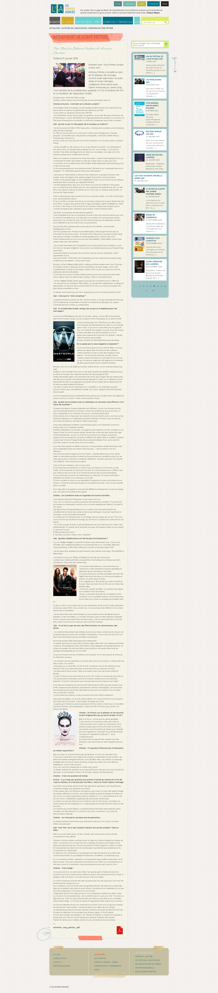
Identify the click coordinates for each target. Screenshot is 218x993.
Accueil (118, 3)
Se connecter (153, 3)
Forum (164, 3)
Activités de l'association (74, 28)
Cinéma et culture (144, 956)
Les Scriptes (68, 22)
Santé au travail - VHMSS (88, 22)
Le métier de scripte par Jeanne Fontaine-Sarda (155, 191)
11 (147, 286)
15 (161, 286)
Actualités (55, 22)
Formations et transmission (117, 22)
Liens (137, 22)
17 (146, 290)
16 (165, 286)
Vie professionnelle (144, 968)
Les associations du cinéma (148, 964)
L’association (129, 3)
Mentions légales (61, 966)
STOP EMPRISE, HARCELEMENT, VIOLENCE (152, 105)
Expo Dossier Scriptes (145, 971)
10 (143, 286)
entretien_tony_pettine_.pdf (66, 927)
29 (153, 290)
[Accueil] (62, 8)
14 (158, 286)
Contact (141, 3)
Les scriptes (100, 958)
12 (151, 286)
